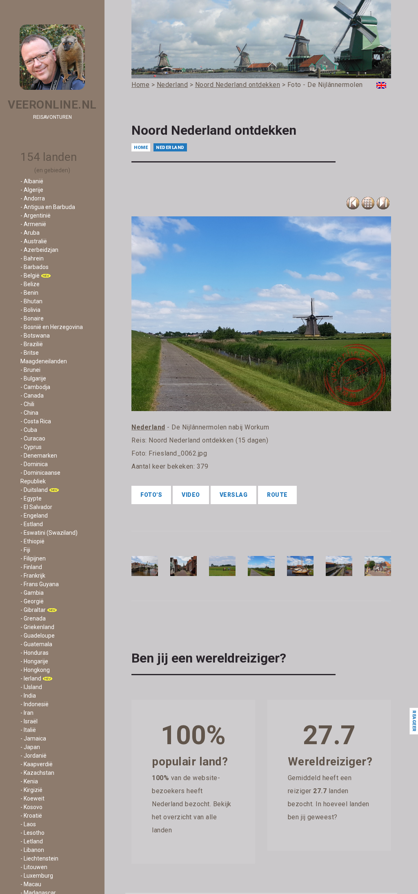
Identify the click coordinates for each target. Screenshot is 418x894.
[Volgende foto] (383, 203)
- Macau (30, 884)
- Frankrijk (32, 575)
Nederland (170, 147)
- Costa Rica (35, 421)
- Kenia (29, 781)
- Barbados (34, 267)
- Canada (32, 395)
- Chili (27, 404)
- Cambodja (35, 387)
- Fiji (25, 550)
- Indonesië (34, 704)
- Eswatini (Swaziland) (49, 532)
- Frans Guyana (39, 584)
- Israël (29, 721)
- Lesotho (32, 833)
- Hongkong (35, 670)
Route (277, 494)
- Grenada (33, 618)
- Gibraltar (33, 610)
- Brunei (30, 370)
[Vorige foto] (368, 203)
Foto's (151, 494)
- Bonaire (32, 318)
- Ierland (30, 678)
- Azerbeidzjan (39, 250)
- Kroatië (31, 815)
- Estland (31, 524)
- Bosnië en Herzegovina (51, 327)
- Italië (28, 730)
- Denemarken (38, 455)
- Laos (28, 824)
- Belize (30, 284)
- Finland (31, 567)
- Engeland (34, 515)
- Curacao (32, 438)
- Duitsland (34, 490)
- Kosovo (31, 807)
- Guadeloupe (37, 635)
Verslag (234, 494)
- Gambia (32, 592)
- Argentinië (35, 215)
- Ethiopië (32, 541)
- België (30, 275)
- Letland (31, 841)
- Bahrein (32, 258)
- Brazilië (31, 344)
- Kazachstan (37, 772)
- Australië (33, 241)
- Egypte (31, 498)
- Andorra (32, 198)
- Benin (29, 292)
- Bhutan (31, 301)
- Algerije (31, 190)
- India (28, 695)
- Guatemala (36, 644)
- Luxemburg (36, 875)
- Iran (26, 712)
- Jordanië (33, 755)
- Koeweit (32, 798)
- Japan (30, 747)
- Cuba (28, 430)
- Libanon (32, 850)
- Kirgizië (31, 790)
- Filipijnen (33, 558)
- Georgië (32, 601)
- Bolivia (30, 310)
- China (29, 412)
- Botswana (35, 335)
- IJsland (31, 687)
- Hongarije (34, 661)
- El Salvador (36, 507)
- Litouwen (33, 867)
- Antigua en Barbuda (47, 207)
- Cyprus (31, 447)
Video (191, 494)
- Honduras (34, 652)
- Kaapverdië (36, 764)
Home (141, 147)
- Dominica (34, 464)
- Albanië (31, 181)
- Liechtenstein (39, 858)
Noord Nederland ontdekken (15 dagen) (208, 440)
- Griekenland (37, 627)
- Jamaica (33, 738)
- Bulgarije (33, 378)
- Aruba (30, 232)
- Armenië (33, 224)
